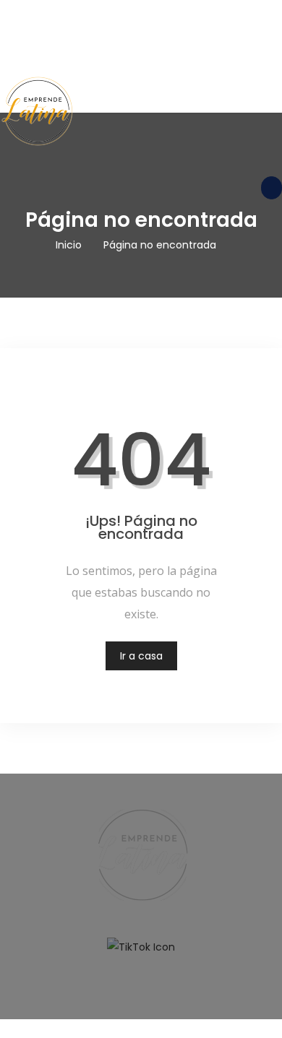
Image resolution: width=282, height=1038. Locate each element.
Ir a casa (141, 656)
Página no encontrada (159, 245)
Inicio (69, 245)
